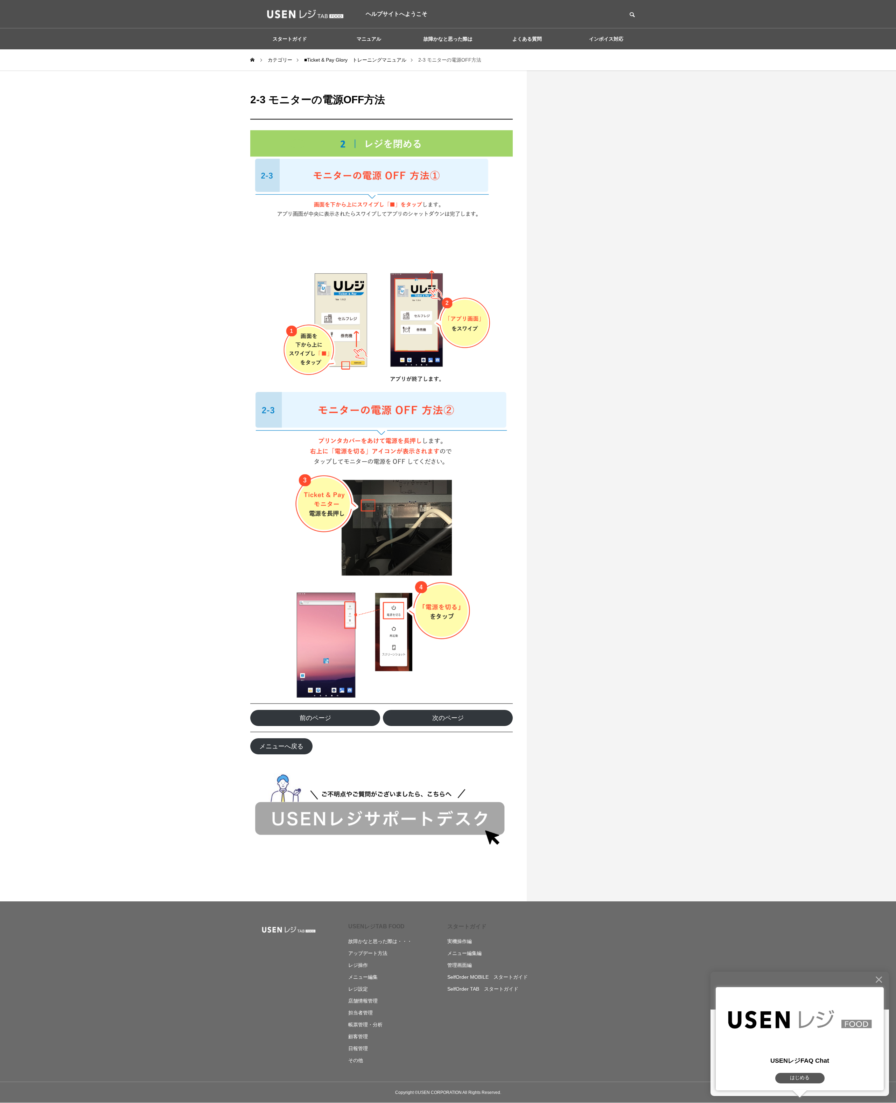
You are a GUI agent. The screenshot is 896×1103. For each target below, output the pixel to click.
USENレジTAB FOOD (376, 926)
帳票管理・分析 (365, 1024)
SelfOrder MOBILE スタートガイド (487, 977)
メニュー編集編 (464, 953)
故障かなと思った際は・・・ (380, 941)
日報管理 (358, 1048)
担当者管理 (360, 1012)
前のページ (315, 717)
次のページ (448, 717)
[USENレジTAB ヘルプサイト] (302, 14)
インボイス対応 (606, 39)
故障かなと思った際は (448, 39)
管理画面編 (459, 965)
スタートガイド (466, 926)
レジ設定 (358, 989)
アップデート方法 (367, 953)
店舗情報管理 (363, 1001)
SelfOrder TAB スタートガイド (482, 989)
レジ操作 (358, 965)
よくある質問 (527, 39)
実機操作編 (459, 941)
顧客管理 (358, 1036)
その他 (355, 1060)
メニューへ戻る (281, 746)
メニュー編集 (363, 977)
